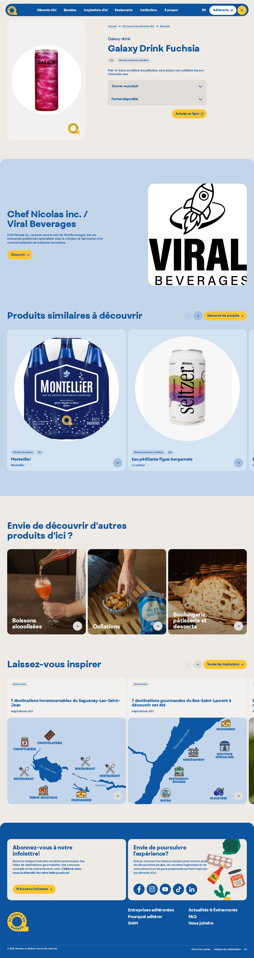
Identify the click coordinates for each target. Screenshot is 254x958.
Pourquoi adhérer (145, 916)
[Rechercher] (242, 10)
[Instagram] (152, 889)
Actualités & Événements (213, 909)
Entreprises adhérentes (151, 909)
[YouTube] (165, 889)
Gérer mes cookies (200, 949)
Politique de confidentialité (227, 949)
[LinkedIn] (191, 889)
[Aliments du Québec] (12, 10)
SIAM (133, 923)
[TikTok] (178, 889)
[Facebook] (139, 889)
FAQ (193, 916)
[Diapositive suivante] (198, 315)
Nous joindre (201, 923)
